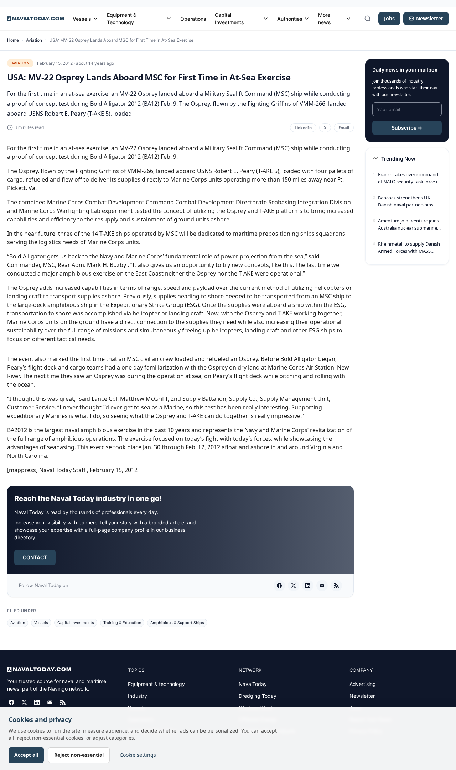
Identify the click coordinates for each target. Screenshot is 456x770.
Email (343, 127)
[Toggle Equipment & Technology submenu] (169, 18)
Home (13, 40)
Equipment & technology (156, 684)
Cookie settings (138, 754)
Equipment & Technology (121, 18)
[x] (293, 585)
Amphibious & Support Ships (177, 622)
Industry (137, 696)
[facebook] (279, 585)
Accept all (26, 754)
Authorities (289, 19)
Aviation (34, 40)
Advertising (362, 684)
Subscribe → (407, 128)
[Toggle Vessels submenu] (95, 18)
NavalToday (253, 684)
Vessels (82, 19)
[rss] (336, 585)
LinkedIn (303, 127)
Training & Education (122, 622)
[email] (322, 585)
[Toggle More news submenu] (348, 18)
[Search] (367, 18)
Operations (193, 19)
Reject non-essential (79, 754)
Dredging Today (257, 696)
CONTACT (35, 557)
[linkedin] (308, 585)
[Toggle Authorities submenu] (307, 18)
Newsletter (362, 696)
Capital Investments (229, 18)
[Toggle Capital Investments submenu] (266, 18)
